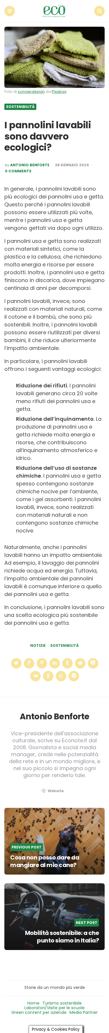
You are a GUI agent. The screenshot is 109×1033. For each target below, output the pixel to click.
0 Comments (18, 171)
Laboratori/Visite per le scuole (54, 1008)
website (56, 791)
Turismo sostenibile (62, 1003)
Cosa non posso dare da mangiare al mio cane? (44, 861)
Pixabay (59, 91)
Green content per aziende (39, 1012)
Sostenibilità (20, 107)
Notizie (38, 646)
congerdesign (31, 91)
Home (33, 1003)
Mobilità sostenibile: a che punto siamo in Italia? (62, 936)
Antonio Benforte (29, 165)
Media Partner (83, 1012)
